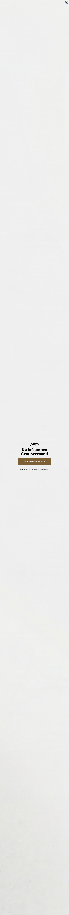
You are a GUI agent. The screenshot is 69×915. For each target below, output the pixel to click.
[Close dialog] (66, 2)
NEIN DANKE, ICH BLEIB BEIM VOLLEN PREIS (34, 469)
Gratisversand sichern (34, 461)
